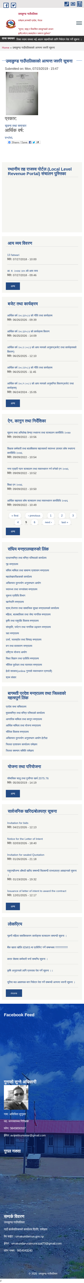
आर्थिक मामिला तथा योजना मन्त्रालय (23, 725)
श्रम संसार (11, 677)
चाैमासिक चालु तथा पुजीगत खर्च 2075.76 (28, 778)
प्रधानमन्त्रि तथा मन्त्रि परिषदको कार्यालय (26, 557)
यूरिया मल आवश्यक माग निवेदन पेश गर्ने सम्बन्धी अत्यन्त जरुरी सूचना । (41, 982)
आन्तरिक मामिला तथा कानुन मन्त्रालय (24, 719)
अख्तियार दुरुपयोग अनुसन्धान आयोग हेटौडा (26, 738)
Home (5, 47)
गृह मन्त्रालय (12, 564)
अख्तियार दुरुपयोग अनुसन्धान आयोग (23, 583)
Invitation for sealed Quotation (25, 854)
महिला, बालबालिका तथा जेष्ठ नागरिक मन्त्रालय (28, 614)
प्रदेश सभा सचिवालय (16, 706)
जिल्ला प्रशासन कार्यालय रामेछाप (21, 744)
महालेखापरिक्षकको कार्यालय (19, 576)
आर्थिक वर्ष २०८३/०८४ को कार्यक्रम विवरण (28, 331)
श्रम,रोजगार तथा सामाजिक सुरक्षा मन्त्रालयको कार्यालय (32, 608)
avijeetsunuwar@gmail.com (28, 1135)
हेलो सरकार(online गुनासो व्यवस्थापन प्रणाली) (29, 671)
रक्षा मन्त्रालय (12, 633)
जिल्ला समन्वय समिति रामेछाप (20, 750)
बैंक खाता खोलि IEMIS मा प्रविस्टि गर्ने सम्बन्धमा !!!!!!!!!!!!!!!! (37, 947)
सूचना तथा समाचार (15, 125)
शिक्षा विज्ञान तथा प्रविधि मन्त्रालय (22, 658)
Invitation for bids (17, 822)
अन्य (13, 286)
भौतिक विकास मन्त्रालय (17, 731)
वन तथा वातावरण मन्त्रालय (19, 645)
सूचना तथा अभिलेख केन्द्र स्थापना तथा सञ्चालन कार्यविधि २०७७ (39, 432)
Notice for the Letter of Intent (25, 838)
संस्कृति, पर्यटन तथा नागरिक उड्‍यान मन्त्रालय (28, 627)
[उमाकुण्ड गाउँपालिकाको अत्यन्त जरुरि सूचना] (22, 93)
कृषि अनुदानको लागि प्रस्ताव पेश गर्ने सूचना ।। (30, 970)
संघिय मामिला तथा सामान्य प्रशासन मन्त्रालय (27, 570)
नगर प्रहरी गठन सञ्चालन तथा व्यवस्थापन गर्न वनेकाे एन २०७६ (38, 468)
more (14, 993)
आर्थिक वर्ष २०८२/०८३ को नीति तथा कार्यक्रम (29, 367)
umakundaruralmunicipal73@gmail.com (36, 1243)
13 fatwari (13, 254)
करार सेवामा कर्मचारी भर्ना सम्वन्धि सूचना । (27, 958)
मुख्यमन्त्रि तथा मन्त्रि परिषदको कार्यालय (25, 712)
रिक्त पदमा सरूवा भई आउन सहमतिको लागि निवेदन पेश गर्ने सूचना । (41, 39)
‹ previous (34, 515)
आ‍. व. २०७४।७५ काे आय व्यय (22, 270)
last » (65, 522)
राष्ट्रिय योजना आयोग (16, 652)
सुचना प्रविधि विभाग (15, 595)
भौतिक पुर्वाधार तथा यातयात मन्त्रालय (24, 664)
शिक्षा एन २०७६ (14, 484)
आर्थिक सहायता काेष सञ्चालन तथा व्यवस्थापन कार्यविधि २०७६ (37, 500)
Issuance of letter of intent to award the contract (36, 890)
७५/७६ (9, 137)
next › (48, 522)
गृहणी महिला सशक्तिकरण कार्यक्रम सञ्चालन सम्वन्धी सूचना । (37, 935)
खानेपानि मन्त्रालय (15, 601)
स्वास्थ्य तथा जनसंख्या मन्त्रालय (21, 589)
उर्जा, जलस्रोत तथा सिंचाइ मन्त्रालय (23, 639)
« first (15, 515)
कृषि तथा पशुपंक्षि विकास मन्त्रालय (22, 620)
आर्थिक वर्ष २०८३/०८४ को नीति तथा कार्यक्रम (29, 315)
